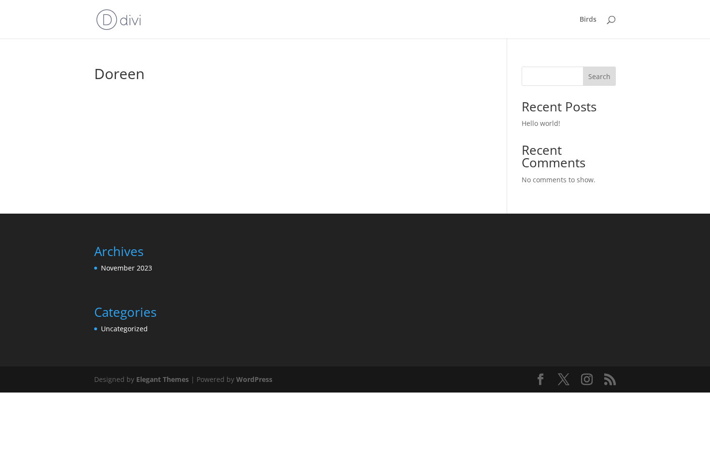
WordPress (254, 379)
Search (599, 76)
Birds (588, 20)
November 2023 (126, 267)
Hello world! (541, 123)
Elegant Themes (162, 379)
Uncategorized (124, 328)
